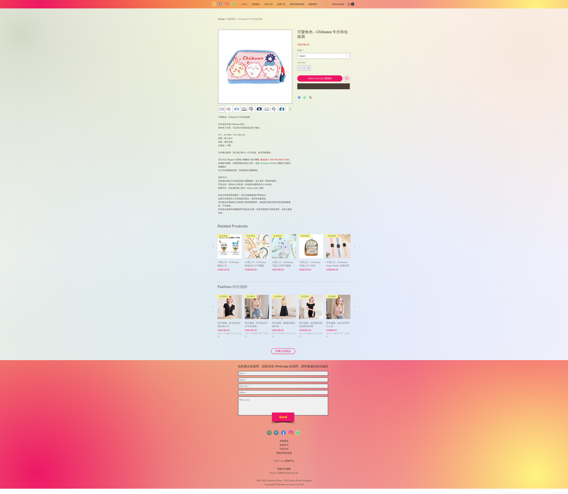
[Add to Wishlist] (347, 78)
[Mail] (269, 432)
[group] (284, 256)
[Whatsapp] (233, 4)
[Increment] (308, 67)
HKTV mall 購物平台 (284, 460)
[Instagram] (226, 4)
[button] (268, 4)
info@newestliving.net (287, 472)
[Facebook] (220, 4)
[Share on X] (310, 97)
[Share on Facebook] (299, 97)
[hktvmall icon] (214, 4)
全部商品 (284, 440)
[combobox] (323, 56)
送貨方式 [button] (284, 444)
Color (300, 50)
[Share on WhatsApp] (305, 97)
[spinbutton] (304, 67)
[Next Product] (354, 246)
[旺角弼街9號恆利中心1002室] (276, 432)
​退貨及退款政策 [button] (284, 452)
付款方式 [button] (284, 448)
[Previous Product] (213, 246)
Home (221, 19)
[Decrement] (299, 67)
